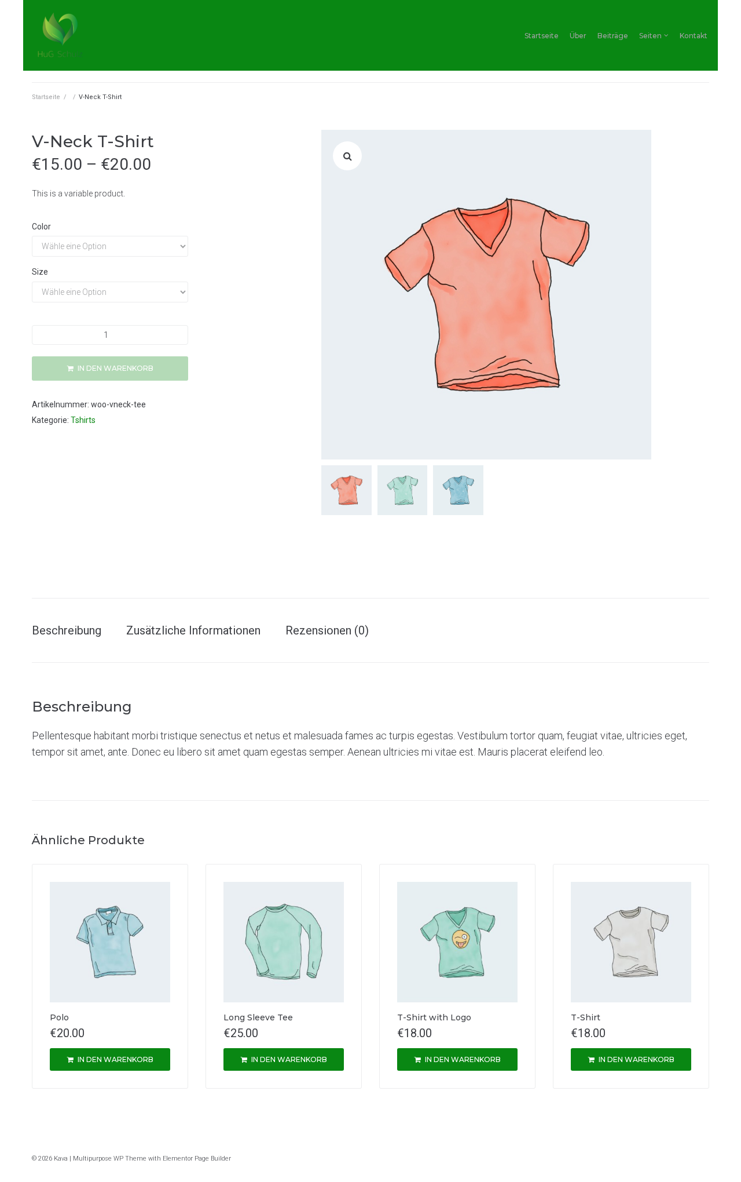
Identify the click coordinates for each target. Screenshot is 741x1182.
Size (40, 271)
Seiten (650, 35)
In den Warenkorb (115, 368)
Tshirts (83, 420)
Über (578, 35)
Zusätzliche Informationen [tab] (193, 630)
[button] (347, 155)
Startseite (541, 35)
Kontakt (693, 35)
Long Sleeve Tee (258, 1017)
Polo (59, 1017)
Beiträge (612, 35)
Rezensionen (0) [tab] (327, 630)
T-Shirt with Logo (434, 1017)
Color (41, 226)
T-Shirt (585, 1017)
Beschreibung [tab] (66, 630)
